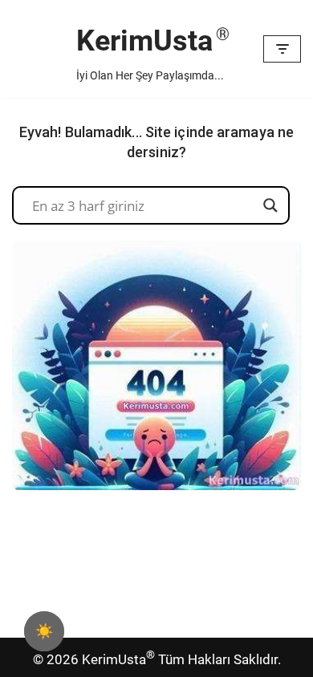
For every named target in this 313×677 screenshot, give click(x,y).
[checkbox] (44, 631)
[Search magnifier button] (270, 205)
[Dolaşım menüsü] (282, 49)
